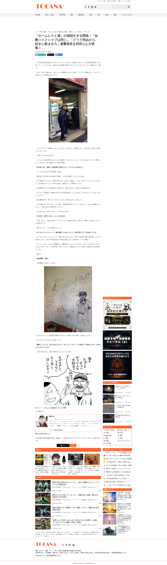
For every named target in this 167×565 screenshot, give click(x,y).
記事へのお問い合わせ (87, 552)
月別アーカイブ (63, 552)
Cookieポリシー (40, 555)
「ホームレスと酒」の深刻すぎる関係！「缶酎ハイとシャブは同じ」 (65, 31)
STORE (108, 443)
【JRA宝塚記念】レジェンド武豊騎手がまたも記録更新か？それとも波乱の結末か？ (124, 528)
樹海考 (59, 425)
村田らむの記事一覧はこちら (42, 433)
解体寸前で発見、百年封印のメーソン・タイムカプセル (119, 482)
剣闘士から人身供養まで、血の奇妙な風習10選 (119, 472)
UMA (107, 433)
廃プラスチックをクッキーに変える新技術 (119, 458)
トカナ (37, 31)
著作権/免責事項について (54, 555)
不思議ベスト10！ (110, 452)
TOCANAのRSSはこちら (95, 7)
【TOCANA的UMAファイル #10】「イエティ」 (119, 478)
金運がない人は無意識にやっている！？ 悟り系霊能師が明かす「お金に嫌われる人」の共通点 (124, 507)
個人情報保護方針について (119, 552)
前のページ (63, 445)
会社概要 (48, 552)
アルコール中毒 (62, 408)
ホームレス (47, 408)
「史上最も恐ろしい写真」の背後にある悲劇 (119, 462)
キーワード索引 (74, 552)
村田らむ (55, 408)
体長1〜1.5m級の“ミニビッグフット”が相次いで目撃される (119, 468)
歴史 (107, 438)
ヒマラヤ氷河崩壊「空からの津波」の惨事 (119, 465)
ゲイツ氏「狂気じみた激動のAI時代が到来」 (119, 455)
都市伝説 (109, 435)
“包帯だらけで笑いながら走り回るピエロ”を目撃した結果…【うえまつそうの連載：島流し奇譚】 (75, 521)
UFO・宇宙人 (110, 430)
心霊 (121, 433)
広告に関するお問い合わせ (102, 552)
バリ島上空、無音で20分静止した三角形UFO (119, 475)
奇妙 (107, 441)
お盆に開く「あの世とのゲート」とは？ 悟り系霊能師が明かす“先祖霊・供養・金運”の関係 (124, 495)
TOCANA (49, 6)
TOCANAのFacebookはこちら (89, 7)
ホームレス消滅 (74, 425)
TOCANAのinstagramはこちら (92, 7)
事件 (121, 435)
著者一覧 (55, 552)
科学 (121, 438)
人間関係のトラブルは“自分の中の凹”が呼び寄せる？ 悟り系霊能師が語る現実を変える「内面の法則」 (124, 518)
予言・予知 (123, 430)
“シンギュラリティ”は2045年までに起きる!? (119, 485)
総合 (124, 452)
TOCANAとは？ (39, 552)
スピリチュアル (125, 441)
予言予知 (62, 15)
